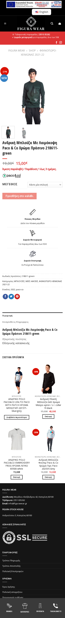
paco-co (20, 289)
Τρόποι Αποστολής (11, 565)
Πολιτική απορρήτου (12, 592)
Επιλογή (48, 416)
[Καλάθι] (59, 23)
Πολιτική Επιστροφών (12, 571)
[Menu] (5, 23)
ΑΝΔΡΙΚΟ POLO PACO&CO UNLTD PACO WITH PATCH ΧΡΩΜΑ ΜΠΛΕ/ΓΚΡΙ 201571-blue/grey (17, 405)
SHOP (32, 50)
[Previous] (7, 93)
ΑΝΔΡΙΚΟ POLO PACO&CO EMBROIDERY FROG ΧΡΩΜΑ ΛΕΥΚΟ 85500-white (17, 464)
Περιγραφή (7, 315)
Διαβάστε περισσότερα (16, 417)
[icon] (56, 42)
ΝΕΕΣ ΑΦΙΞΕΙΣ (32, 281)
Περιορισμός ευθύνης (12, 597)
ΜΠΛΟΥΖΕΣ (19, 281)
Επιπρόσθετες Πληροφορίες (15, 321)
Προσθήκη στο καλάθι (19, 196)
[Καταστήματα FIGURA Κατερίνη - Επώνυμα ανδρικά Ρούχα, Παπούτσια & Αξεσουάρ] (31, 24)
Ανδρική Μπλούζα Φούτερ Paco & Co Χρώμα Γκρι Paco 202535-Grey (48, 464)
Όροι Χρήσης (8, 586)
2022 (13, 289)
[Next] (58, 93)
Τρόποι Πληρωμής (11, 560)
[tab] (32, 315)
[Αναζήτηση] (52, 23)
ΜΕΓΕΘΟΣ (10, 184)
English (43, 12)
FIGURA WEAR (16, 50)
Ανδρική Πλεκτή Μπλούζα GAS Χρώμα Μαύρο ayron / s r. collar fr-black (48, 403)
